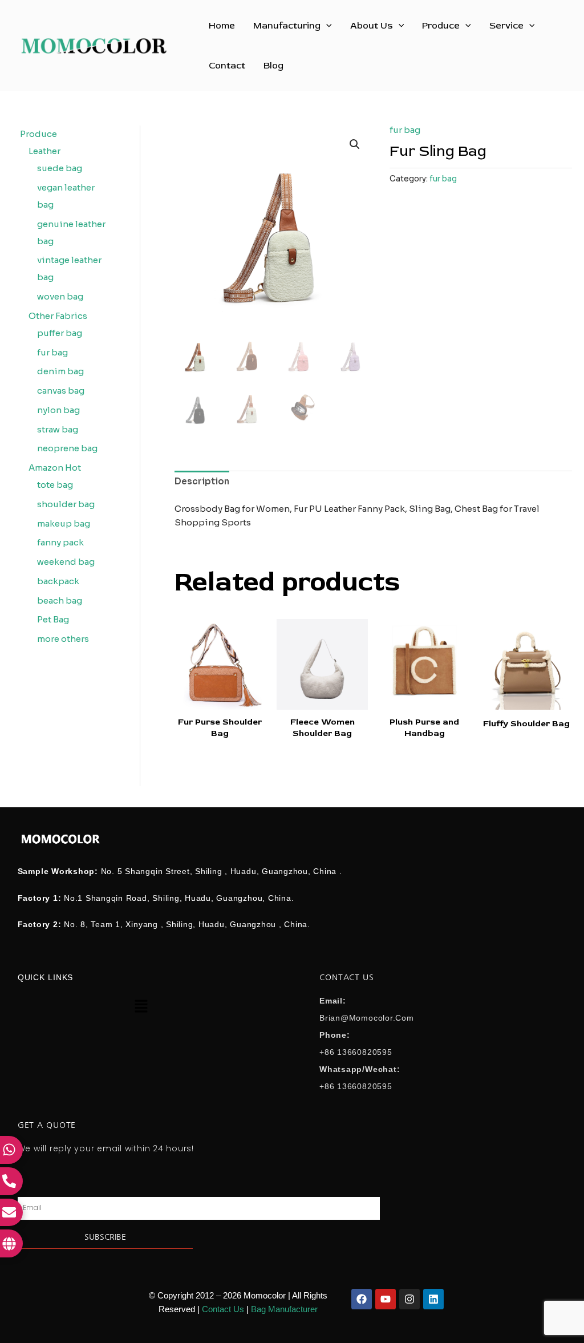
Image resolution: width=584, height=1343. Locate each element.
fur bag (405, 129)
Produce (441, 25)
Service (506, 25)
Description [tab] (202, 481)
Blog (273, 65)
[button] (326, 26)
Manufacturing (287, 25)
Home (222, 25)
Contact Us (223, 1309)
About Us (371, 25)
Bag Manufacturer (284, 1309)
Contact (227, 65)
